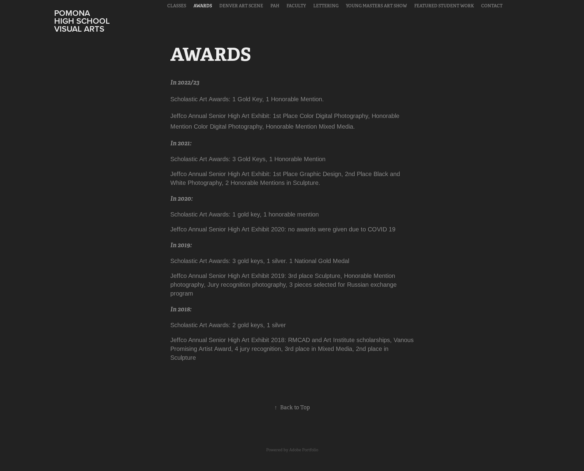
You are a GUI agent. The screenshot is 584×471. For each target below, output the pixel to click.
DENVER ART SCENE (241, 6)
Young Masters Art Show (376, 6)
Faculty (296, 6)
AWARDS (202, 6)
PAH (274, 6)
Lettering (326, 6)
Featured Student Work (444, 6)
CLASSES (176, 6)
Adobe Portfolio (303, 449)
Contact (491, 6)
